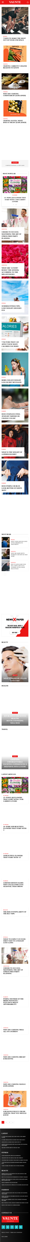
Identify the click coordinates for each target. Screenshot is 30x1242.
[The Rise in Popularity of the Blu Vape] (15, 899)
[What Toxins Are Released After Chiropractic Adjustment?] (6, 542)
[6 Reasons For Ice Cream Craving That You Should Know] (15, 1099)
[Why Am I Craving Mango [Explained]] (15, 1072)
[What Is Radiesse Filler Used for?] (15, 663)
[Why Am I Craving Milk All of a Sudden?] (15, 1017)
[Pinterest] (12, 1227)
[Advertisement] (15, 144)
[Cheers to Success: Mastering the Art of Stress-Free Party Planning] (15, 225)
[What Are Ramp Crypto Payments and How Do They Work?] (6, 554)
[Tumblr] (16, 1227)
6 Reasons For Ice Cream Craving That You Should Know (14, 1113)
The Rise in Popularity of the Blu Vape (11, 1147)
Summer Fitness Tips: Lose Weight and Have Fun (12, 308)
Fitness (5, 36)
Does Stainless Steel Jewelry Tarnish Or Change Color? (11, 416)
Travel (15, 756)
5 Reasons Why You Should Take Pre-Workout (12, 1157)
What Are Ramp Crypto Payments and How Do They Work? (19, 555)
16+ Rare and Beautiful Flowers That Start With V (14, 828)
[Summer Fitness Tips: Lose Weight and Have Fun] (15, 297)
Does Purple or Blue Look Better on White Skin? (12, 488)
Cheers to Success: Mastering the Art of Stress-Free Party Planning (13, 970)
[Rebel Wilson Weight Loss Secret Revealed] (15, 369)
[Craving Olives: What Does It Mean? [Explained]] (15, 108)
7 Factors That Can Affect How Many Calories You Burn (10, 344)
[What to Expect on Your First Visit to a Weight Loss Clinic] (15, 926)
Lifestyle (4, 229)
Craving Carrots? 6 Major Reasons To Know (15, 67)
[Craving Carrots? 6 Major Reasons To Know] (15, 54)
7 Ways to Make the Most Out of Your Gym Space (14, 39)
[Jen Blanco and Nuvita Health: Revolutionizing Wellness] (15, 707)
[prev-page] (13, 205)
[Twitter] (20, 1227)
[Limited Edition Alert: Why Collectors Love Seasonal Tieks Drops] (15, 870)
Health (13, 539)
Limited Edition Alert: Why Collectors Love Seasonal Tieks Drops (13, 884)
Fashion (4, 411)
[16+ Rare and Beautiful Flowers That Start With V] (15, 814)
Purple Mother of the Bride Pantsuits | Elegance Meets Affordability (13, 1001)
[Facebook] (3, 1227)
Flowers (14, 195)
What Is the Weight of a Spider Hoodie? (11, 1205)
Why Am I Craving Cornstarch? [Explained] (14, 94)
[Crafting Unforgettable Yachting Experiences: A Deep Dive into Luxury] (15, 750)
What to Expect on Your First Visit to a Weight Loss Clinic (14, 941)
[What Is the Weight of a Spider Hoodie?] (15, 441)
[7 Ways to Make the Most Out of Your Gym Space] (15, 20)
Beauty (15, 675)
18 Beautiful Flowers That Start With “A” (13, 856)
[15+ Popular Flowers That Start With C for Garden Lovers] (15, 184)
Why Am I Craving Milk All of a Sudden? (13, 1030)
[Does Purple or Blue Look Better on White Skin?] (15, 477)
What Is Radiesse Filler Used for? (9, 1182)
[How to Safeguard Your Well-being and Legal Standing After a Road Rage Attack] (6, 566)
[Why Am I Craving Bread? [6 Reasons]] (15, 1044)
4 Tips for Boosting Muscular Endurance (11, 1155)
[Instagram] (7, 1227)
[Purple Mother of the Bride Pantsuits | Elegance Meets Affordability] (15, 986)
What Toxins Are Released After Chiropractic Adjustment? (19, 543)
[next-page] (16, 205)
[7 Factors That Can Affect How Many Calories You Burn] (15, 333)
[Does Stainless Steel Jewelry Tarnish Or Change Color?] (15, 405)
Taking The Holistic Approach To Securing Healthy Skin (15, 1184)
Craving (5, 64)
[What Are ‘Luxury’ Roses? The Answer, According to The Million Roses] (15, 261)
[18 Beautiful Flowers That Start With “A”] (15, 843)
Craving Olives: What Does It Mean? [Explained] (14, 121)
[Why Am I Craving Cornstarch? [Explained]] (15, 81)
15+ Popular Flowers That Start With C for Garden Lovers (15, 199)
